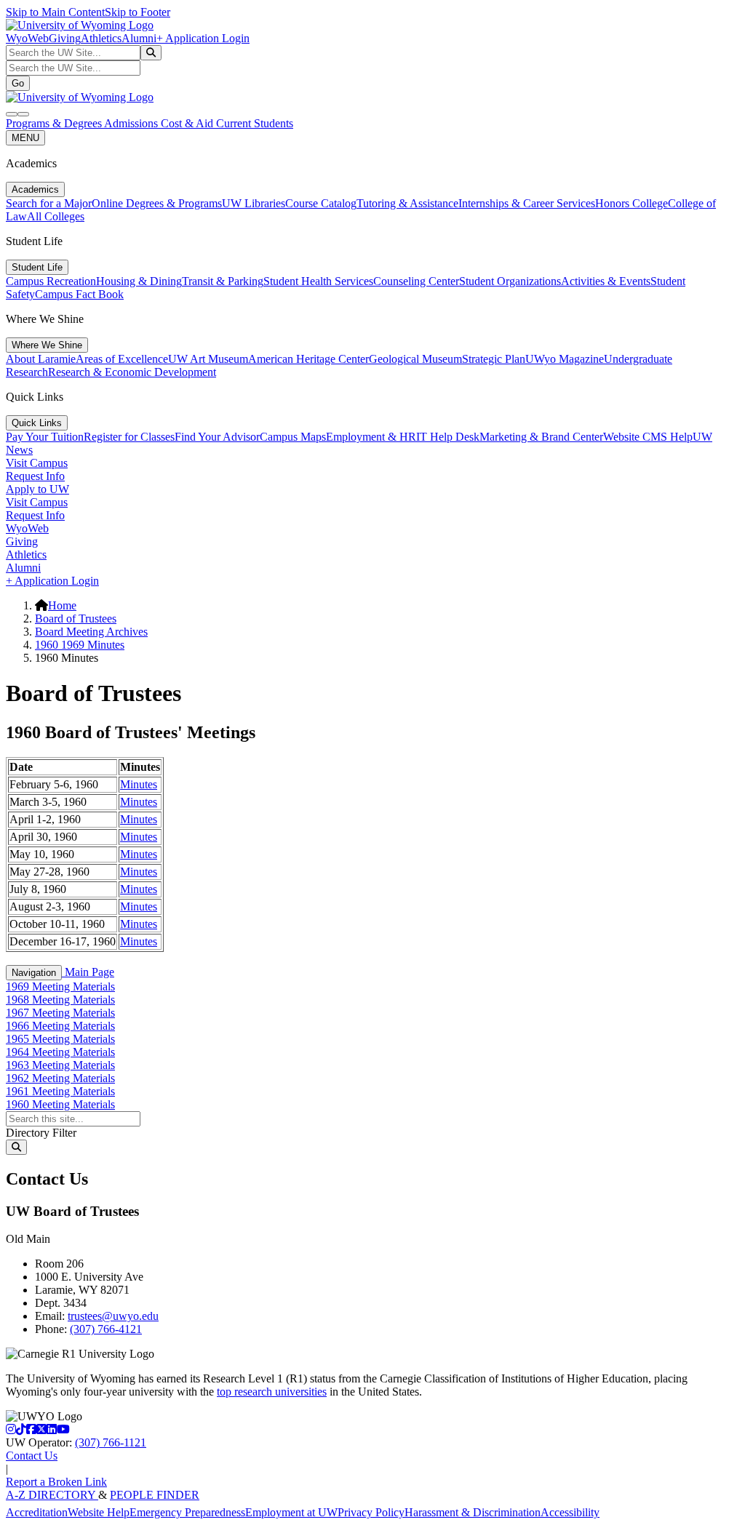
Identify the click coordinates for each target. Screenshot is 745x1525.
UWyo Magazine (564, 359)
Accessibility (570, 1512)
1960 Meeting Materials (60, 1104)
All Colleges (55, 216)
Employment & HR (371, 437)
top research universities (272, 1391)
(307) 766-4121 (106, 1329)
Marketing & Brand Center (541, 437)
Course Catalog (320, 203)
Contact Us (31, 1455)
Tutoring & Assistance (407, 203)
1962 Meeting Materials (60, 1078)
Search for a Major (49, 203)
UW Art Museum (208, 359)
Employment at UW (291, 1512)
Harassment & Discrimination (473, 1512)
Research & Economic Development (132, 372)
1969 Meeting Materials (60, 986)
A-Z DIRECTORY (52, 1495)
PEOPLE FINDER (154, 1495)
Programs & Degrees (55, 123)
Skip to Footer (137, 12)
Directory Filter (41, 1132)
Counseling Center (416, 281)
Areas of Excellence (122, 359)
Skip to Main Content (55, 12)
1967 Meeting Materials (60, 1012)
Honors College (631, 203)
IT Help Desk (447, 437)
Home (62, 605)
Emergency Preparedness (187, 1512)
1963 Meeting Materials (60, 1065)
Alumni (138, 38)
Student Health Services (318, 281)
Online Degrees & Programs (157, 203)
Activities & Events (605, 281)
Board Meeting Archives (91, 631)
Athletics (101, 38)
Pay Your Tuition (45, 437)
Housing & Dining (139, 281)
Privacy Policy (371, 1512)
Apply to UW (37, 489)
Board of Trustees (75, 618)
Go (18, 83)
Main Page (88, 972)
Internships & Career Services (526, 203)
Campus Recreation (51, 281)
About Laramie (41, 359)
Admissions (132, 123)
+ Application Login (203, 38)
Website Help (99, 1512)
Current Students (254, 123)
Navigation (34, 972)
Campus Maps (293, 437)
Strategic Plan (493, 359)
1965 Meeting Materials (60, 1039)
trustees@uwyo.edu (113, 1316)
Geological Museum (415, 359)
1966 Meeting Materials (60, 1026)
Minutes (138, 784)
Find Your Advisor (217, 437)
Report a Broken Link (56, 1482)
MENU (25, 137)
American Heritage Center (308, 359)
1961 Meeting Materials (60, 1091)
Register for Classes (129, 437)
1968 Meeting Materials (60, 999)
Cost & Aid (188, 123)
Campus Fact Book (79, 294)
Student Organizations (510, 281)
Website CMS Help (648, 437)
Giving (65, 38)
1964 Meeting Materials (60, 1052)
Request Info (35, 476)
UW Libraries (253, 203)
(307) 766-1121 (110, 1442)
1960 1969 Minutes (79, 645)
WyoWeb (27, 38)
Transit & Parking (222, 281)
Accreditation (37, 1512)
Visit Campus (37, 463)
